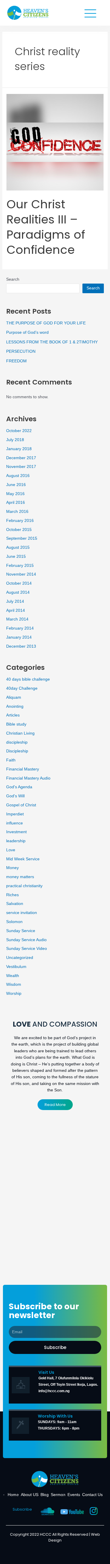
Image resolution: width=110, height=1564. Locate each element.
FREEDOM (16, 361)
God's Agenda (19, 787)
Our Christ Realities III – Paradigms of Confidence (45, 227)
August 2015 (18, 547)
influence (14, 823)
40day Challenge (22, 688)
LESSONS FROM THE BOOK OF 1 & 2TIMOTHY (52, 342)
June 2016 (16, 485)
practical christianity (24, 886)
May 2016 (15, 494)
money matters (20, 877)
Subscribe (22, 1509)
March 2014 (17, 619)
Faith (11, 760)
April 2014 (15, 610)
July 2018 (15, 440)
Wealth (12, 976)
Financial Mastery (22, 769)
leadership (16, 841)
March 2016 (17, 511)
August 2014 (18, 592)
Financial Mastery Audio (28, 778)
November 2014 (21, 574)
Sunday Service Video (26, 948)
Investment (16, 832)
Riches (12, 895)
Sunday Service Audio (26, 940)
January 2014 (19, 637)
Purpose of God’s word (27, 332)
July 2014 (15, 601)
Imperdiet (15, 814)
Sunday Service (20, 931)
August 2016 (18, 475)
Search (12, 279)
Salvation (14, 903)
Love (10, 850)
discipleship (17, 742)
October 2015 (19, 529)
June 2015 (16, 556)
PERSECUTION (20, 351)
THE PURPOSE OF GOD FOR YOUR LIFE (46, 323)
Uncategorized (19, 957)
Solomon (14, 922)
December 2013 (21, 646)
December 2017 (21, 458)
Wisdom (13, 984)
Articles (13, 715)
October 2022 (19, 431)
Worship (13, 993)
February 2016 (20, 520)
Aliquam (13, 697)
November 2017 (21, 466)
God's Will (15, 796)
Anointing (14, 706)
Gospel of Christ (21, 805)
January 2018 (19, 449)
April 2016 (15, 502)
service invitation (21, 913)
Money (12, 868)
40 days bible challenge (28, 679)
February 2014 (20, 628)
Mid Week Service (23, 859)
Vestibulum (16, 966)
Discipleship (17, 751)
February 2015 (20, 565)
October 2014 (19, 583)
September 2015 (21, 538)
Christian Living (20, 733)
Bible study (16, 724)
